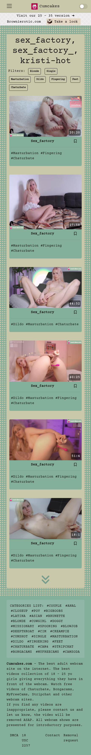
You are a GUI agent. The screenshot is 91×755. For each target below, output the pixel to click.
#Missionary (22, 626)
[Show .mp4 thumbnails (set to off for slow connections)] (83, 6)
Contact (52, 735)
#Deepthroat (22, 631)
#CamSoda (71, 652)
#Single (39, 636)
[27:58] (45, 202)
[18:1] (45, 518)
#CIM (42, 631)
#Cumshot (19, 636)
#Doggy (56, 621)
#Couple (54, 606)
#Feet (57, 642)
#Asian (35, 616)
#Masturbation (25, 153)
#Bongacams (21, 652)
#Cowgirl (37, 621)
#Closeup (19, 611)
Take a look (65, 22)
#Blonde (18, 621)
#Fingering (51, 153)
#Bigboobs (53, 611)
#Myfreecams (47, 652)
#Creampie (59, 631)
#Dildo (17, 324)
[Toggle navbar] (9, 6)
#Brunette (55, 616)
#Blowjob (69, 626)
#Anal (70, 606)
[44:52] (45, 287)
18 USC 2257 (26, 740)
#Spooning (47, 626)
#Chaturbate (22, 158)
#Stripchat (62, 647)
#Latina (18, 616)
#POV (36, 611)
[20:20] (45, 116)
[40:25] (45, 361)
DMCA (14, 735)
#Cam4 (43, 647)
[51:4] (45, 440)
